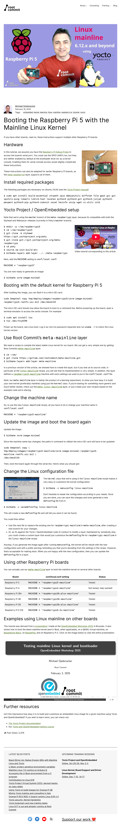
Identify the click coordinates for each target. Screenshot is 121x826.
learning (43, 112)
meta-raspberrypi (16, 174)
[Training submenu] (109, 5)
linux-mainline (29, 371)
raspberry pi (66, 112)
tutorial (76, 112)
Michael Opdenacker (25, 106)
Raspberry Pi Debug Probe (56, 152)
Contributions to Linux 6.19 (21, 780)
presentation (41, 626)
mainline (56, 112)
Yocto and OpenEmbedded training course (33, 726)
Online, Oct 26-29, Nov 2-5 (75, 763)
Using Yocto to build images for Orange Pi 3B (30, 790)
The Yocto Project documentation (25, 723)
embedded (28, 112)
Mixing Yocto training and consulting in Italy (30, 793)
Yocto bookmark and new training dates (28, 803)
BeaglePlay (30, 633)
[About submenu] (86, 5)
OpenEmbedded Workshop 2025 (77, 626)
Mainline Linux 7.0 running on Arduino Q (28, 770)
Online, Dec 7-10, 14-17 (73, 776)
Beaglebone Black (12, 633)
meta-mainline (26, 348)
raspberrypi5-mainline (27, 374)
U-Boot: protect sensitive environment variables (32, 767)
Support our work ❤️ (79, 819)
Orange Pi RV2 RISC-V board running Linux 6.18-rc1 (34, 796)
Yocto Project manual (77, 189)
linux (50, 112)
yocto (82, 112)
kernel (36, 112)
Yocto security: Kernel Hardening (25, 800)
